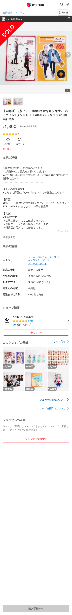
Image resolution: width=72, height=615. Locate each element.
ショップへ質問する (36, 439)
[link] (61, 341)
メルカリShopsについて (52, 399)
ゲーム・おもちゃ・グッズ (42, 257)
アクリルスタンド (37, 263)
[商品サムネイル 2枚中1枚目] (7, 101)
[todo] (68, 4)
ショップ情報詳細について (51, 408)
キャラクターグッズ (38, 260)
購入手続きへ (36, 608)
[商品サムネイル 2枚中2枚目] (18, 101)
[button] (62, 5)
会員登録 (7, 12)
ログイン (20, 12)
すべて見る (59, 341)
